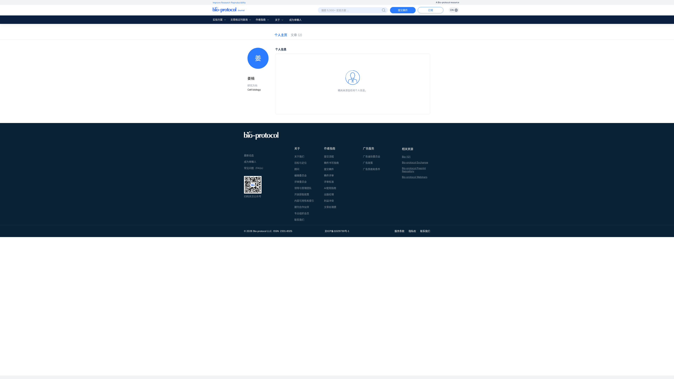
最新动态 (249, 155)
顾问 (296, 169)
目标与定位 (300, 162)
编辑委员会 (300, 175)
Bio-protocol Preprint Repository (414, 170)
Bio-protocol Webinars (414, 176)
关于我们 (299, 156)
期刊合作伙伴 (301, 206)
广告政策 (368, 162)
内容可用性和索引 (304, 200)
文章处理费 (330, 206)
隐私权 (412, 231)
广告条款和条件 (371, 169)
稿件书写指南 (331, 162)
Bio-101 (406, 156)
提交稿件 (403, 10)
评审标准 (329, 181)
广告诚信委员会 (371, 156)
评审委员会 (300, 181)
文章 (296, 35)
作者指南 (261, 19)
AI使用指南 (330, 188)
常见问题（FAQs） (254, 168)
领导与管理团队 (303, 188)
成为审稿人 (295, 19)
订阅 (430, 10)
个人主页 (281, 35)
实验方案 (218, 19)
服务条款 (399, 231)
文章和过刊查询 (239, 19)
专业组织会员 (301, 213)
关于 (278, 19)
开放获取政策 (301, 194)
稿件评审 (329, 175)
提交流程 (329, 156)
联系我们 (299, 219)
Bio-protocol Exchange (415, 162)
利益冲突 (329, 200)
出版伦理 (329, 194)
